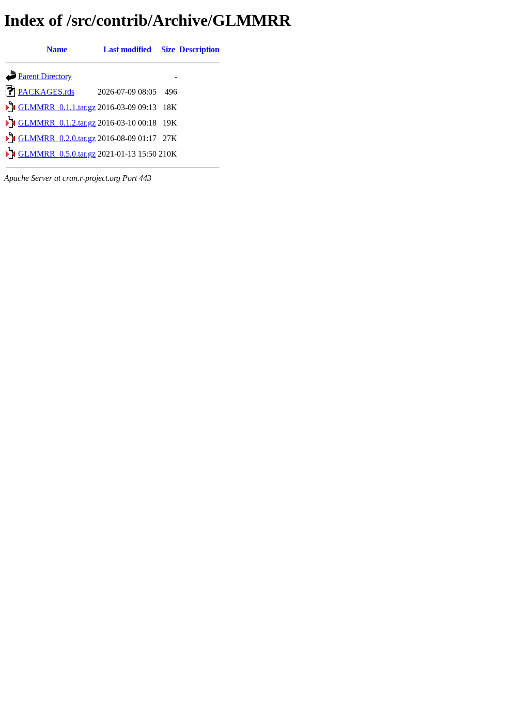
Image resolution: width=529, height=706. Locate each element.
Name (56, 49)
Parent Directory (45, 76)
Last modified (127, 49)
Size (168, 49)
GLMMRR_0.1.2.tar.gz (57, 122)
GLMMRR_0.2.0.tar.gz (57, 138)
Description (199, 49)
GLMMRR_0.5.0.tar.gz (57, 153)
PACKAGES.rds (46, 91)
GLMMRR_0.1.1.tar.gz (57, 107)
